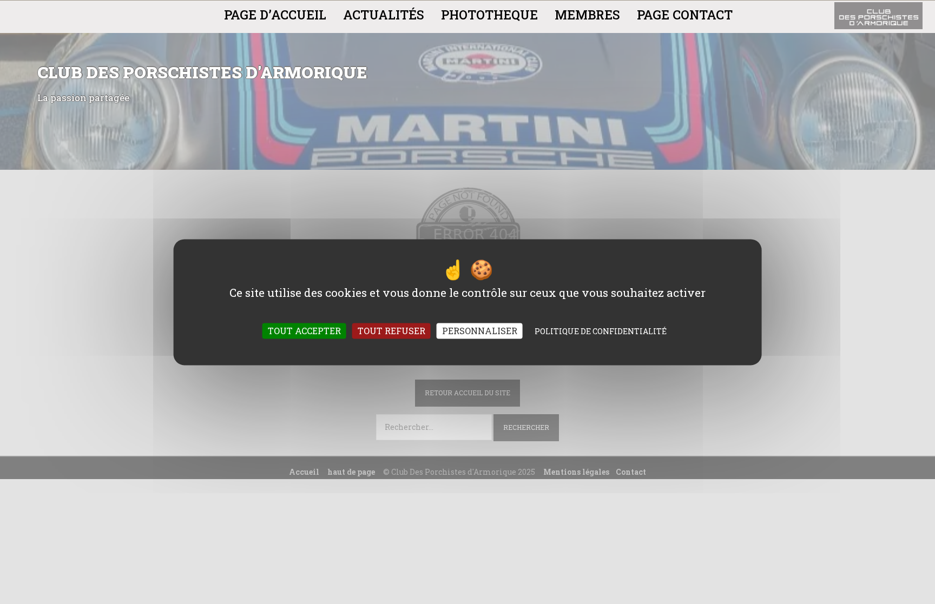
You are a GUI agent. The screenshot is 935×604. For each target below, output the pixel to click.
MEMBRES (587, 14)
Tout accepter (304, 330)
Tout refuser (391, 330)
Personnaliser (479, 330)
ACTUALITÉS (383, 14)
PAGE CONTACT (685, 14)
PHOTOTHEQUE (489, 14)
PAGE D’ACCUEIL (275, 14)
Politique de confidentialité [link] (601, 331)
